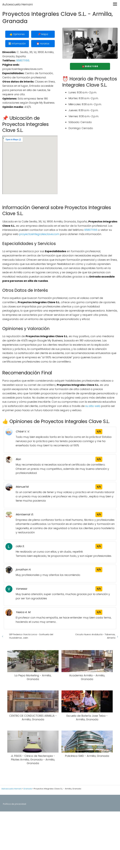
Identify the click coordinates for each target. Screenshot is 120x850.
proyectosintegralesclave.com (39, 234)
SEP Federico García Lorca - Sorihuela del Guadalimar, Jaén (31, 636)
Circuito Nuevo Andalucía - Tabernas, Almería (95, 636)
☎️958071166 (90, 66)
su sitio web (92, 406)
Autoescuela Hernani (17, 4)
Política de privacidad (14, 804)
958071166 (22, 60)
